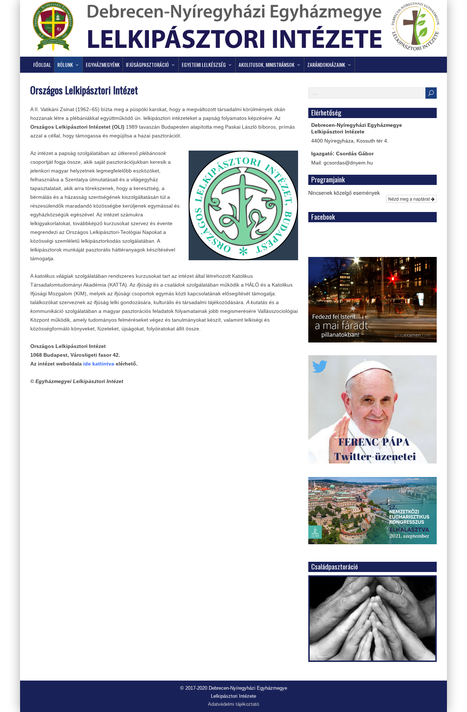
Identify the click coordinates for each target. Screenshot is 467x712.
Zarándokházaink (326, 64)
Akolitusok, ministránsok (266, 64)
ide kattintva (98, 364)
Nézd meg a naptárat (409, 199)
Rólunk (65, 64)
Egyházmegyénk (103, 64)
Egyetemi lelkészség (204, 64)
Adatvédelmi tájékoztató (233, 704)
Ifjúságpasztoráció (147, 64)
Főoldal (42, 64)
